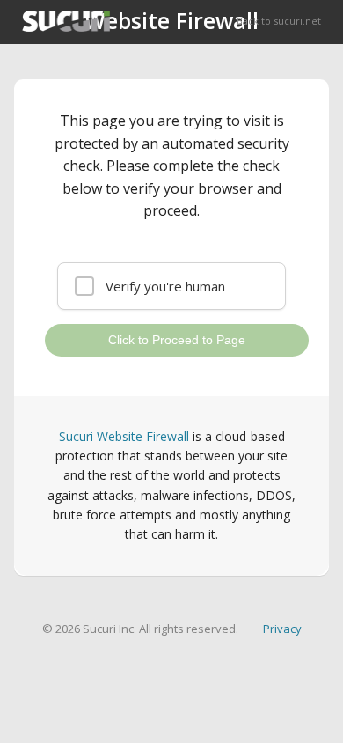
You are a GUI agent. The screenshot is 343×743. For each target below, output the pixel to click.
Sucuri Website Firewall (124, 436)
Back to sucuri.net (279, 20)
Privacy (282, 628)
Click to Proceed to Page (176, 340)
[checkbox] (171, 286)
